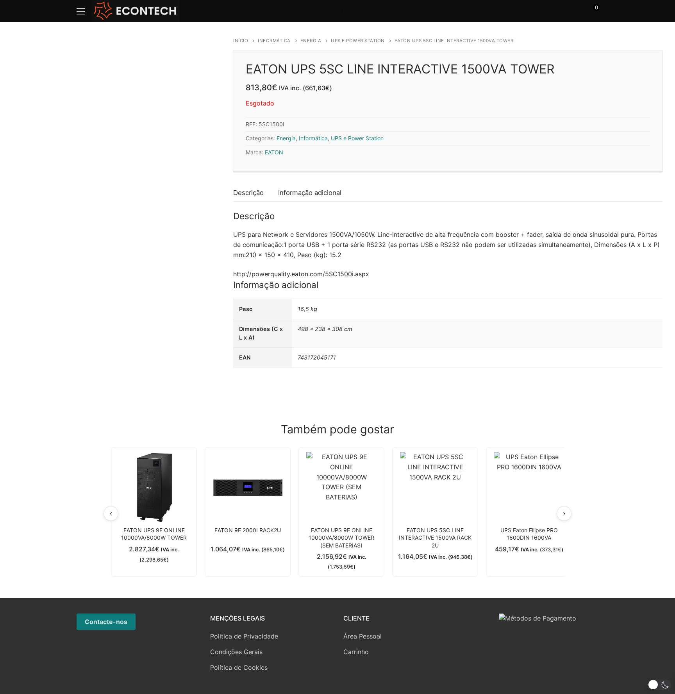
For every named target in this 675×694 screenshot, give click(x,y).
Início (240, 40)
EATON (274, 152)
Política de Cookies (239, 667)
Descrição (248, 193)
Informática (274, 40)
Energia (310, 40)
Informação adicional (309, 193)
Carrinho (356, 652)
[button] (659, 685)
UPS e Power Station (358, 40)
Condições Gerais (236, 652)
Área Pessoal (362, 636)
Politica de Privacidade (244, 636)
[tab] (248, 193)
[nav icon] (81, 11)
